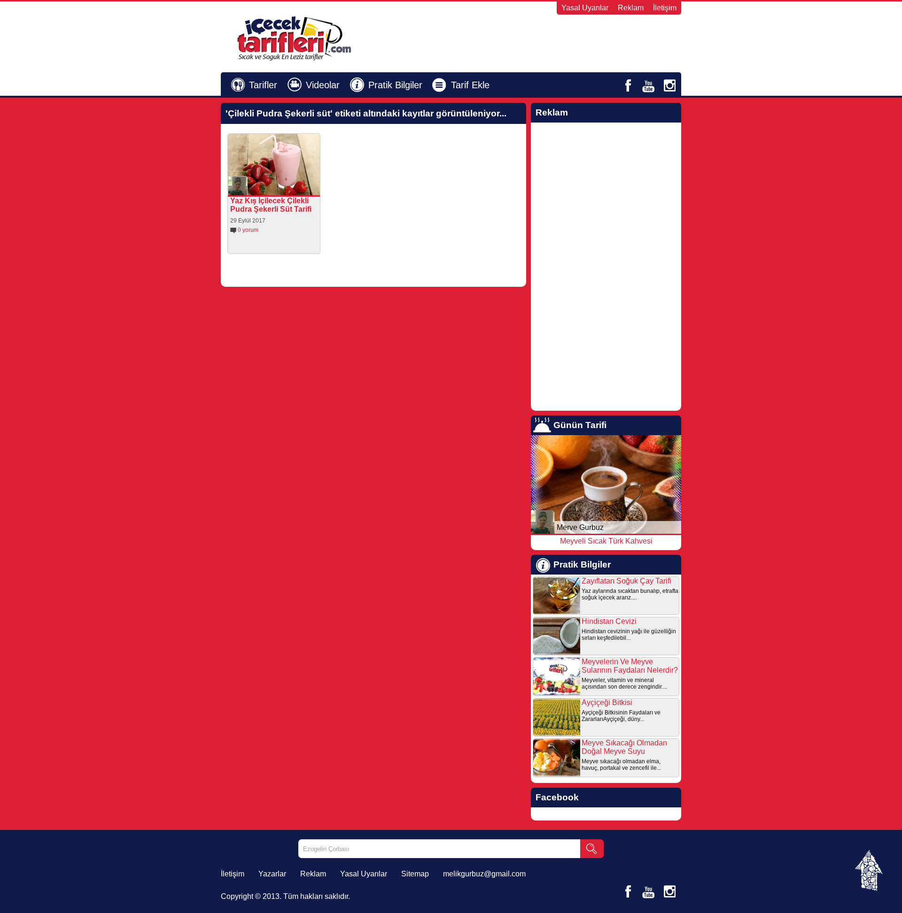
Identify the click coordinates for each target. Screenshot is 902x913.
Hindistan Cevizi (609, 621)
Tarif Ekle (470, 85)
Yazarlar (272, 874)
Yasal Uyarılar (584, 8)
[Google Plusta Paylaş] (296, 188)
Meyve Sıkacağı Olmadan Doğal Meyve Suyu (624, 747)
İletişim (664, 8)
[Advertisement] (566, 38)
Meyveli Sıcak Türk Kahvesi (606, 541)
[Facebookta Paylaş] (269, 188)
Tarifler (263, 85)
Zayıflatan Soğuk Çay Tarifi (626, 581)
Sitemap (415, 874)
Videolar (323, 85)
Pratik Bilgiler (395, 85)
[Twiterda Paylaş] (282, 188)
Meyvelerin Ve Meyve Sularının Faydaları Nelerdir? (630, 666)
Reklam (631, 8)
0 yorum (248, 230)
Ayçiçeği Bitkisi (607, 702)
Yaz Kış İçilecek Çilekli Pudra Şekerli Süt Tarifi (270, 205)
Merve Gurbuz (580, 527)
